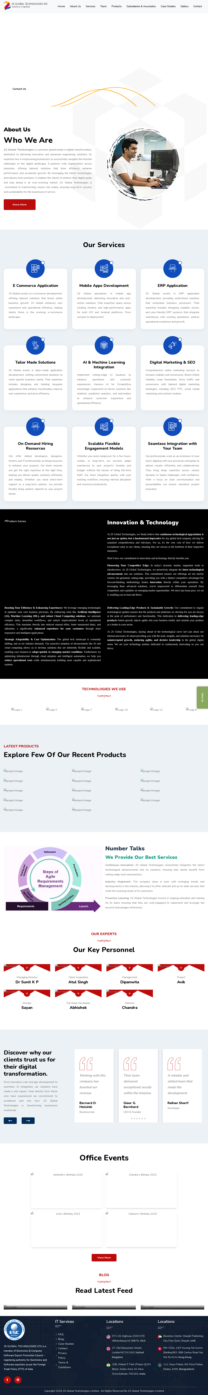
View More (104, 1257)
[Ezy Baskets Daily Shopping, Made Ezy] (35, 781)
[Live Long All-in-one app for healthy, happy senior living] (172, 771)
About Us (75, 6)
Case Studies (168, 6)
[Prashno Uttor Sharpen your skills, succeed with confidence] (35, 810)
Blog (61, 1339)
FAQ (61, 1334)
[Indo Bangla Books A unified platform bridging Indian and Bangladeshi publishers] (104, 810)
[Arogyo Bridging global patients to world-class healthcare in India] (104, 771)
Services (90, 6)
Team (103, 6)
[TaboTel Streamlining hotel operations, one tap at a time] (104, 781)
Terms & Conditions (64, 1365)
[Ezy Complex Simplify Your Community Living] (104, 800)
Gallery (184, 6)
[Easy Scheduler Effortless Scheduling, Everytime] (35, 771)
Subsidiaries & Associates (141, 6)
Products (116, 6)
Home (61, 6)
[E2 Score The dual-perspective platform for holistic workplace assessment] (35, 800)
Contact (197, 6)
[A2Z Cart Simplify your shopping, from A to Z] (35, 790)
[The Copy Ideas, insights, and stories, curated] (172, 781)
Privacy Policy (62, 1355)
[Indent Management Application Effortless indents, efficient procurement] (172, 800)
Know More (20, 204)
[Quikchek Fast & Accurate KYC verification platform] (104, 790)
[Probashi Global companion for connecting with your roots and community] (172, 790)
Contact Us (19, 89)
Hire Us (202, 697)
